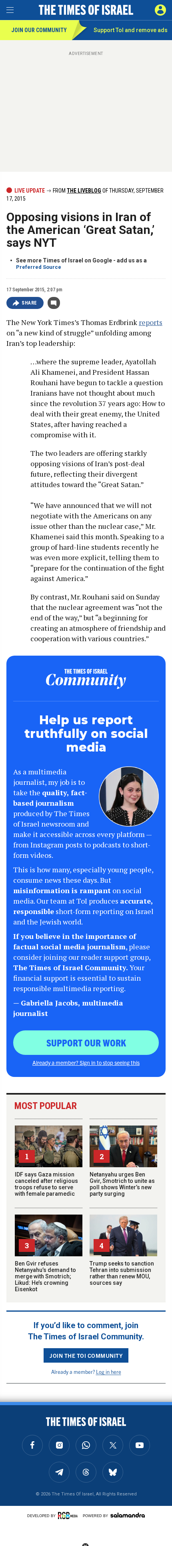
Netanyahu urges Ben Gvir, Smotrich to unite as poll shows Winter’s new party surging (122, 1184)
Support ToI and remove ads (131, 30)
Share (29, 303)
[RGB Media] (69, 1515)
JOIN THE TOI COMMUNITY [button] (86, 1355)
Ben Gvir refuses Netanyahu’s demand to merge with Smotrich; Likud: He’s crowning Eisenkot (45, 1276)
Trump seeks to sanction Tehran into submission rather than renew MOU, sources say (122, 1273)
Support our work (86, 1042)
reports (150, 322)
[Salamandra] (127, 1515)
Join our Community (39, 30)
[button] (160, 10)
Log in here (108, 1371)
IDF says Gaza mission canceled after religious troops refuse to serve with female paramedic (46, 1184)
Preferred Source (38, 267)
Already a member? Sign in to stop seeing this (86, 1062)
